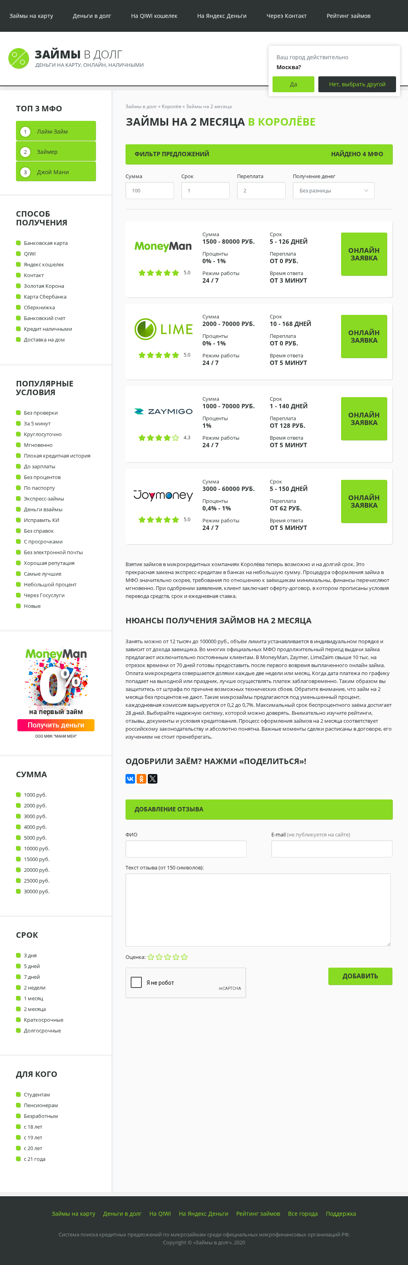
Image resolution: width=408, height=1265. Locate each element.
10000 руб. (36, 848)
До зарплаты (39, 466)
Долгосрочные (42, 1030)
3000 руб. (35, 816)
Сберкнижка (39, 307)
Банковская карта (46, 242)
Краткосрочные (43, 1019)
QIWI (30, 253)
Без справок (39, 530)
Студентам (37, 1094)
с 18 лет (33, 1126)
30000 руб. (36, 891)
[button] (364, 254)
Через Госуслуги (44, 595)
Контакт (34, 275)
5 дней (32, 966)
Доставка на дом (44, 339)
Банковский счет (44, 318)
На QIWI (160, 1213)
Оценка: (136, 956)
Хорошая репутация (49, 563)
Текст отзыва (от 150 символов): (165, 867)
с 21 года (34, 1158)
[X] (152, 779)
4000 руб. (35, 826)
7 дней (32, 976)
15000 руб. (36, 859)
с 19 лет (33, 1137)
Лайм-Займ (52, 131)
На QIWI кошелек (154, 15)
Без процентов (42, 477)
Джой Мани (53, 172)
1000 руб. (35, 794)
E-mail (310, 834)
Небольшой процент (50, 584)
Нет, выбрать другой (357, 84)
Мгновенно (38, 444)
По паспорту (39, 487)
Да (293, 84)
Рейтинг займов (349, 15)
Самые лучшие (42, 573)
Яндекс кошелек (44, 264)
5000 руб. (35, 837)
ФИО (131, 834)
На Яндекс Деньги (222, 15)
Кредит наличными (48, 328)
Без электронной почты (53, 552)
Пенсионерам (41, 1105)
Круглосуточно (43, 434)
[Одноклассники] (141, 779)
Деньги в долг (92, 15)
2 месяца (35, 1009)
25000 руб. (36, 880)
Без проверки (41, 412)
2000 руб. (35, 805)
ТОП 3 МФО (39, 108)
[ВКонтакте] (130, 779)
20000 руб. (36, 869)
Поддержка (341, 1213)
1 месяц (33, 998)
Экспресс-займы (44, 498)
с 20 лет (33, 1148)
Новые (32, 605)
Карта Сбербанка (45, 296)
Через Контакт (287, 15)
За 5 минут (37, 423)
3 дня (30, 955)
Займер (47, 151)
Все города (303, 1213)
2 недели (34, 987)
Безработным (41, 1115)
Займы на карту (31, 15)
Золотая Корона (44, 285)
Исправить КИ (41, 520)
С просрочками (43, 541)
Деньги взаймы (43, 509)
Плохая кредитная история (57, 455)
